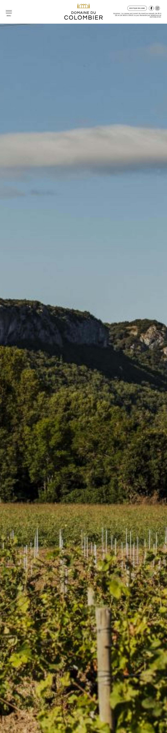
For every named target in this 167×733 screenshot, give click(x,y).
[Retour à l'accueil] (83, 22)
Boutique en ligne (137, 8)
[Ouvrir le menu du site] (9, 11)
